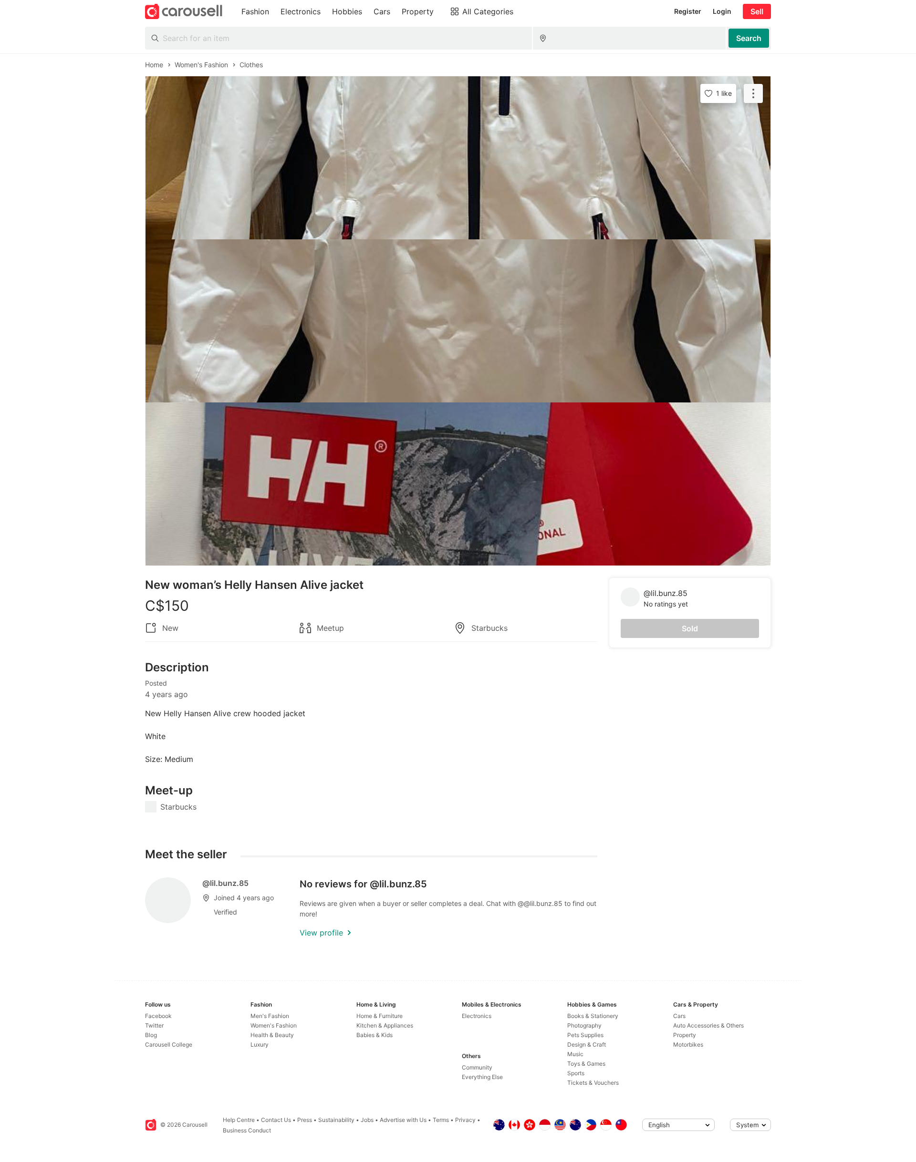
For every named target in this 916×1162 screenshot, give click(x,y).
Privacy (465, 1119)
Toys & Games (586, 1063)
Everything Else (482, 1076)
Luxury (259, 1044)
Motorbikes (688, 1044)
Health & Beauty (272, 1035)
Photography (584, 1025)
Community (477, 1067)
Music (575, 1054)
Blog (151, 1035)
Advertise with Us (403, 1119)
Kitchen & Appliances (384, 1025)
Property (684, 1035)
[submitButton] (749, 38)
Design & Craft (586, 1044)
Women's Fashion (273, 1025)
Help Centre (239, 1119)
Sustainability (336, 1119)
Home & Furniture (379, 1015)
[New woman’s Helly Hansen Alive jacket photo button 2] (458, 320)
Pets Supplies (585, 1035)
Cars (679, 1015)
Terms (441, 1119)
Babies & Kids (374, 1035)
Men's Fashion (269, 1015)
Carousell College (168, 1044)
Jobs (367, 1119)
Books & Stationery (592, 1015)
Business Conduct (247, 1130)
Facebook (158, 1015)
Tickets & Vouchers (593, 1082)
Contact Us (276, 1119)
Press (304, 1119)
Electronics (476, 1015)
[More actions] (753, 93)
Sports (575, 1073)
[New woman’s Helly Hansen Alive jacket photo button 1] (458, 157)
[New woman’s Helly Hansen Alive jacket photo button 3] (458, 484)
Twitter (154, 1025)
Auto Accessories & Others (708, 1025)
